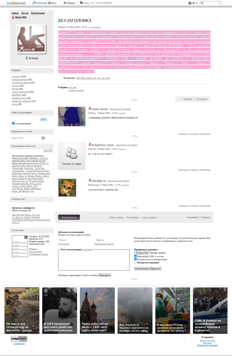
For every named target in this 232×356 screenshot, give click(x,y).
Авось (86, 2)
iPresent (36, 217)
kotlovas (40, 171)
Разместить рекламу (207, 345)
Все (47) (48, 150)
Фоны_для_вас (32, 215)
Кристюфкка (18, 178)
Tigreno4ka (17, 168)
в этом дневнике (22, 123)
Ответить (183, 133)
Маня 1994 (13, 17)
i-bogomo (30, 171)
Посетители (35, 251)
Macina (29, 166)
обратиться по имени (120, 109)
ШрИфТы (16, 95)
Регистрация (41, 2)
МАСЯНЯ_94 (99, 180)
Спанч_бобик (19, 186)
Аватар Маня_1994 (31, 38)
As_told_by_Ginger (21, 217)
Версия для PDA (207, 340)
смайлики (87, 249)
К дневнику (133, 217)
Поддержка (189, 3)
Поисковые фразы (38, 254)
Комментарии (38, 13)
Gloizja (15, 166)
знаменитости (19, 98)
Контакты (207, 343)
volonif (26, 173)
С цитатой (194, 133)
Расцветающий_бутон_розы (27, 183)
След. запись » (149, 217)
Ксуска (28, 178)
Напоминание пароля (104, 244)
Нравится (187, 99)
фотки (15, 89)
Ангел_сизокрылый (40, 173)
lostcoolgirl (17, 173)
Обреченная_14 (20, 181)
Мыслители (18, 215)
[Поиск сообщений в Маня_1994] (43, 119)
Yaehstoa (28, 168)
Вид (195, 3)
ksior (46, 171)
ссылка (122, 113)
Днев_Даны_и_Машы (23, 176)
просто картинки (20, 92)
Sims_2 (15, 222)
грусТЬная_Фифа (21, 189)
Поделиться (202, 99)
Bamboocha (33, 163)
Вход (54, 2)
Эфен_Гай (31, 186)
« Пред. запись (116, 217)
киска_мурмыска (20, 191)
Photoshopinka (43, 220)
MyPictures (29, 220)
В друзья (33, 58)
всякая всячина (20, 79)
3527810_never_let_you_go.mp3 (93, 78)
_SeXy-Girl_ (39, 168)
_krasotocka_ (18, 171)
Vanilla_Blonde (100, 109)
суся (31, 191)
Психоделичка (36, 181)
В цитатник (205, 133)
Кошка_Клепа (42, 176)
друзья (15, 86)
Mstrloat (38, 166)
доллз (15, 104)
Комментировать (69, 217)
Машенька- (38, 178)
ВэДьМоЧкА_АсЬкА (103, 144)
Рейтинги (71, 2)
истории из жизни (21, 82)
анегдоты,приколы (21, 101)
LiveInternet (17, 3)
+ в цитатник (94, 27)
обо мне (16, 76)
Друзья (24, 13)
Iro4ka (22, 166)
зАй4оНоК (35, 189)
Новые (206, 217)
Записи (15, 13)
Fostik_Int (44, 163)
